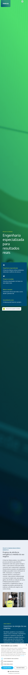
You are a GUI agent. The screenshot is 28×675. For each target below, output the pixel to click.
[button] (14, 671)
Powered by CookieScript (14, 673)
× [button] (26, 645)
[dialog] (14, 659)
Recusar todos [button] (20, 667)
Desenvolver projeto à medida (13, 308)
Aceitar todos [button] (7, 667)
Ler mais (22, 655)
